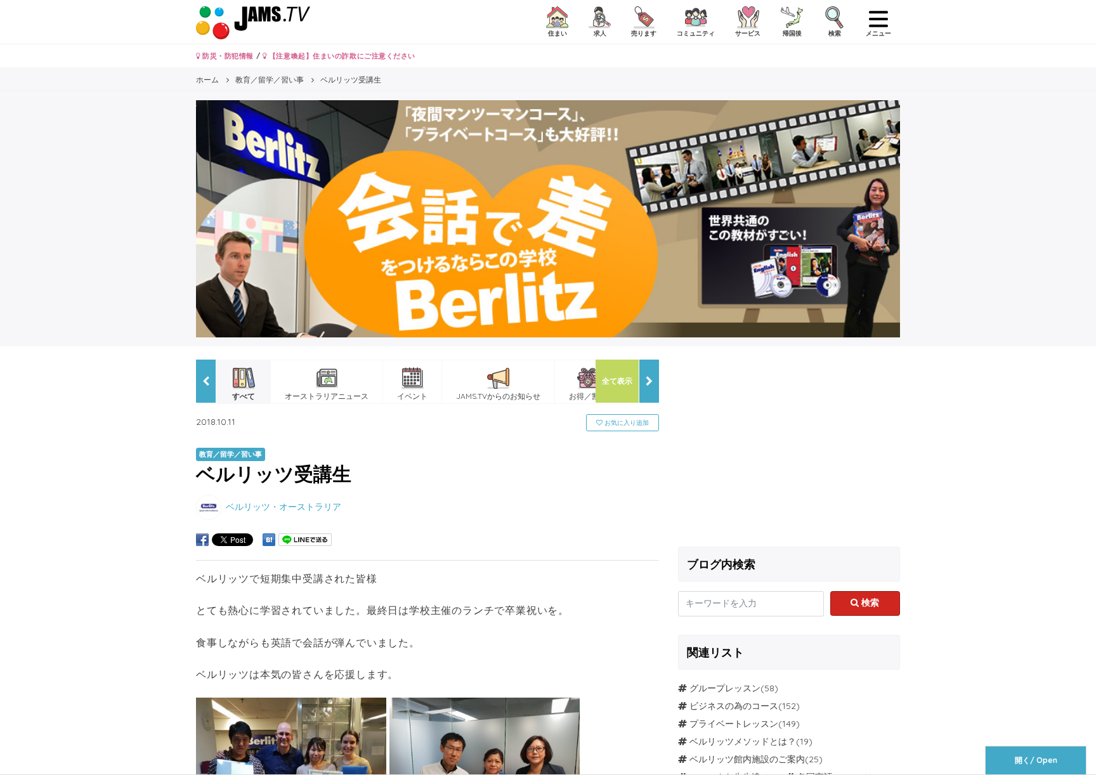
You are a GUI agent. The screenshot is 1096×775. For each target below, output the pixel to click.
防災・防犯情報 (227, 55)
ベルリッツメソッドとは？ (742, 741)
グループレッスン (724, 688)
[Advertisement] (789, 448)
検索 (869, 602)
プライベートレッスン (733, 723)
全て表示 (617, 381)
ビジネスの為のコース (733, 706)
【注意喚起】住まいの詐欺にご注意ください (340, 55)
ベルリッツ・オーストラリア (283, 506)
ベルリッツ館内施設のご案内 (747, 759)
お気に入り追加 (626, 423)
